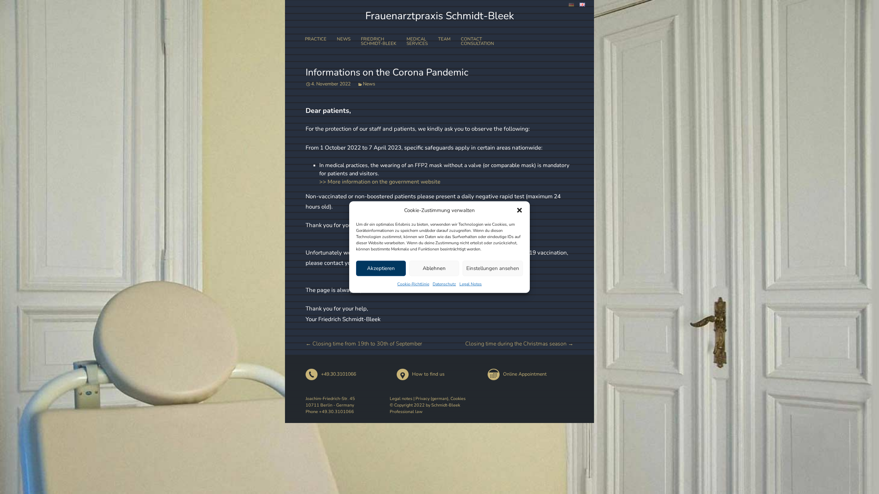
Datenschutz (444, 283)
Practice (316, 39)
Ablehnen (434, 268)
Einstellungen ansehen (492, 268)
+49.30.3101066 (338, 374)
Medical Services (417, 41)
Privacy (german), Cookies (440, 398)
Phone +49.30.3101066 (330, 411)
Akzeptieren (381, 268)
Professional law (406, 411)
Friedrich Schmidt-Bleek (378, 41)
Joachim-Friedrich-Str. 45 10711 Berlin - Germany (330, 402)
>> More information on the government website (380, 182)
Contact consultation (477, 41)
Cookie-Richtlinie (413, 283)
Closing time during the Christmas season (519, 344)
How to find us (428, 374)
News (344, 39)
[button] (519, 210)
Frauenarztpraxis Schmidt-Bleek (439, 16)
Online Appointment (525, 374)
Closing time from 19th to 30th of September (364, 344)
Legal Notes (470, 283)
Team (444, 39)
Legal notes (401, 398)
